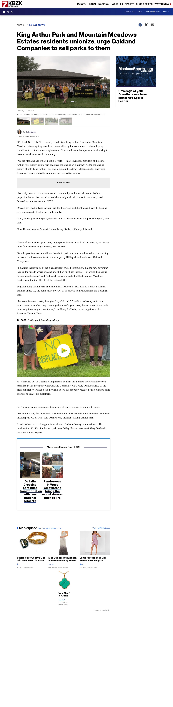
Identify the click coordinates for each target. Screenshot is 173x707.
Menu (80, 4)
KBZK (12, 12)
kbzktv (8, 12)
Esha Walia (31, 132)
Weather (117, 4)
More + (166, 11)
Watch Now (162, 4)
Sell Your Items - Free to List (49, 528)
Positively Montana (152, 11)
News (140, 11)
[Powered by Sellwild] (106, 610)
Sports (129, 4)
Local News (37, 25)
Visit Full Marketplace (101, 528)
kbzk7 (4, 12)
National (104, 4)
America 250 (129, 11)
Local (93, 4)
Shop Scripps (144, 4)
